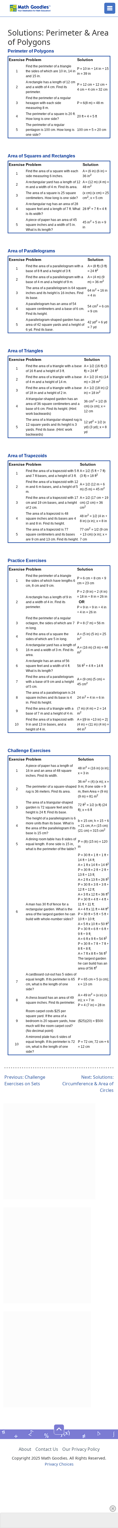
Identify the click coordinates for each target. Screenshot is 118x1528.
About (25, 1449)
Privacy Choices (59, 1464)
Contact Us (46, 1449)
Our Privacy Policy (81, 1449)
